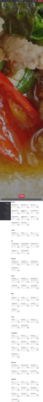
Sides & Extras (7, 218)
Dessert (8, 217)
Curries (8, 209)
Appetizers (7, 203)
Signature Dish (6, 214)
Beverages (7, 216)
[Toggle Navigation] (1, 1)
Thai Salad (7, 204)
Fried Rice (7, 208)
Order (18, 207)
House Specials (6, 213)
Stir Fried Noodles (6, 212)
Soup (8, 205)
